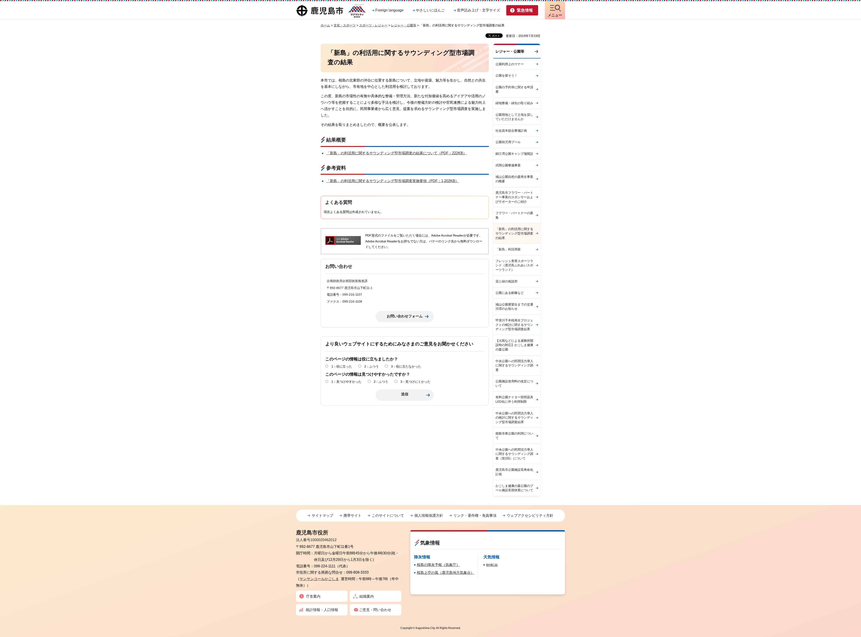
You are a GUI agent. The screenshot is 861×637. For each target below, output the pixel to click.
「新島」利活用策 (508, 249)
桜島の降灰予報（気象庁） (438, 565)
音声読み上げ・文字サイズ (478, 10)
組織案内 (366, 596)
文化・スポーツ (345, 25)
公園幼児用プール (508, 142)
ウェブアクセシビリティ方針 (530, 515)
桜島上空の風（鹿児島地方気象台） (445, 573)
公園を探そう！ (506, 75)
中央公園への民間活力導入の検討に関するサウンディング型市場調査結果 (514, 417)
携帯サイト (352, 515)
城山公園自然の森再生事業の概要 (514, 179)
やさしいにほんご (430, 10)
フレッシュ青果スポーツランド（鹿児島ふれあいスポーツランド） (514, 265)
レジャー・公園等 (403, 25)
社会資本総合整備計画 (511, 130)
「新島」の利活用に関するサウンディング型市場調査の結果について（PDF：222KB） (396, 153)
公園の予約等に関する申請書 (514, 89)
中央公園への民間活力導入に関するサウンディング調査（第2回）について (514, 454)
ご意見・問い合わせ (375, 610)
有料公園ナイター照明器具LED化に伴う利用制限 (514, 399)
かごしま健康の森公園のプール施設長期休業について (514, 488)
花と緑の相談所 (506, 281)
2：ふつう (371, 366)
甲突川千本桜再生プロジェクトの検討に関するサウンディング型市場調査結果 (514, 324)
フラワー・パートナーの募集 (514, 215)
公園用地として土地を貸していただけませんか (514, 117)
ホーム (325, 25)
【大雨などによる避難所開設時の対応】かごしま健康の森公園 (514, 345)
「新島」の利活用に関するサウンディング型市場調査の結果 (514, 233)
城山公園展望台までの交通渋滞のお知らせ (514, 307)
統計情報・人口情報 (322, 610)
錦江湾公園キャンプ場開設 (514, 153)
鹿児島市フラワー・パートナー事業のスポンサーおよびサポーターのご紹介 (514, 197)
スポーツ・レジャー (373, 25)
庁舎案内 (313, 596)
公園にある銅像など (510, 293)
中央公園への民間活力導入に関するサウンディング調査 (514, 365)
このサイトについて (388, 515)
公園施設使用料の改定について (514, 383)
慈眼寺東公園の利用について (514, 436)
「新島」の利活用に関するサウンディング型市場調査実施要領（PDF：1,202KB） (392, 181)
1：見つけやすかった (346, 381)
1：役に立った (341, 366)
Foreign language (389, 10)
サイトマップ (322, 515)
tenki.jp (492, 565)
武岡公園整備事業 (508, 165)
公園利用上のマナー (510, 64)
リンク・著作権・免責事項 (474, 515)
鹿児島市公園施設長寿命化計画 (514, 472)
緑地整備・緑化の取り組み (514, 103)
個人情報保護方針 (428, 515)
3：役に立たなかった (406, 366)
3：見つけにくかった (415, 381)
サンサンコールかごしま (319, 579)
